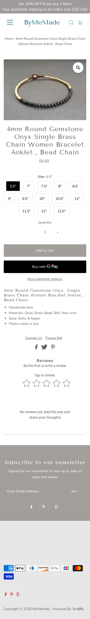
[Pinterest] (43, 507)
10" (41, 198)
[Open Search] (71, 22)
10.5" (60, 198)
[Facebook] (31, 507)
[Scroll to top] (80, 609)
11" (77, 198)
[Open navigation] (11, 22)
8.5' (75, 186)
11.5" (26, 211)
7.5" (44, 186)
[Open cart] (80, 22)
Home (8, 38)
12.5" (62, 211)
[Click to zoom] (78, 67)
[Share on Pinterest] (53, 348)
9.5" (25, 198)
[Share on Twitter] (44, 348)
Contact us (33, 338)
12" (43, 211)
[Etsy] (56, 507)
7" (28, 186)
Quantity (45, 222)
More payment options (44, 279)
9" (9, 198)
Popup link (54, 338)
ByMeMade (42, 22)
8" (60, 186)
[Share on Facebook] (37, 348)
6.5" (13, 186)
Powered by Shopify (68, 609)
